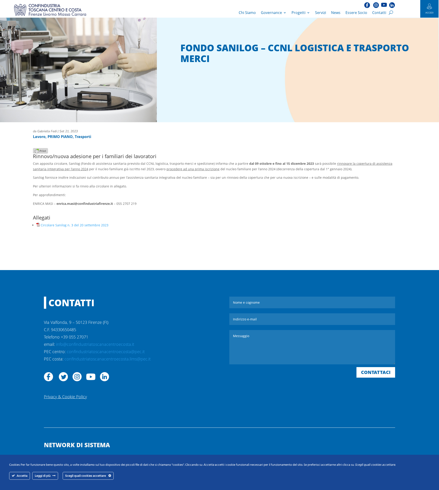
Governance (271, 12)
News (335, 12)
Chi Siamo (247, 12)
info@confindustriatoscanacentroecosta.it (95, 344)
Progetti (298, 12)
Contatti (379, 12)
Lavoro (39, 136)
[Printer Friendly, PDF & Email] (40, 150)
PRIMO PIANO (60, 136)
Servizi (320, 12)
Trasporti (83, 136)
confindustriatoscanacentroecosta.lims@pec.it (107, 359)
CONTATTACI (376, 372)
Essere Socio (356, 12)
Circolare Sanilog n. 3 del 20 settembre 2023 (74, 225)
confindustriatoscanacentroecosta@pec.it (106, 351)
